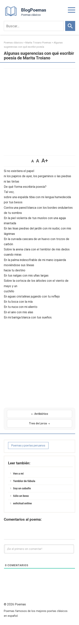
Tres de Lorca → (39, 423)
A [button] (32, 161)
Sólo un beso (21, 495)
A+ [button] (44, 160)
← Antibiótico (39, 413)
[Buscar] (70, 26)
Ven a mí (18, 473)
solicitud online (22, 503)
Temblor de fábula (24, 481)
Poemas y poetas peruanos (28, 445)
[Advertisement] (39, 110)
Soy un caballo (22, 488)
